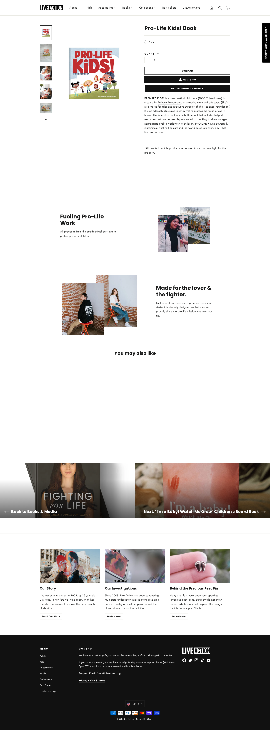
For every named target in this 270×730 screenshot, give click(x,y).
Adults (74, 8)
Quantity (151, 54)
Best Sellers (169, 8)
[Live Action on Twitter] (190, 660)
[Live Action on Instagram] (196, 660)
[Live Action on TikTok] (202, 660)
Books (126, 8)
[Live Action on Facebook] (184, 660)
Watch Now (114, 616)
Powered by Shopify (145, 719)
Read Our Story (51, 616)
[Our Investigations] (135, 566)
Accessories (106, 8)
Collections (146, 8)
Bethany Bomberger (169, 102)
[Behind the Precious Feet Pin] (200, 566)
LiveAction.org (191, 8)
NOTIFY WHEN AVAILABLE (187, 88)
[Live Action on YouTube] (208, 660)
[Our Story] (70, 566)
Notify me (189, 79)
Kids (89, 8)
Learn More (179, 616)
